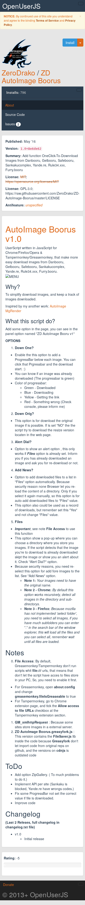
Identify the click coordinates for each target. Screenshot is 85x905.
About (9, 105)
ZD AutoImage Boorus (31, 76)
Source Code (15, 114)
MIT (23, 176)
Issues (12, 124)
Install (70, 42)
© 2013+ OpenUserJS (35, 894)
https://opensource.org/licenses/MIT (32, 181)
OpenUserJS (21, 6)
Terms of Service (47, 21)
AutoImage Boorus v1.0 (40, 233)
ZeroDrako (18, 72)
